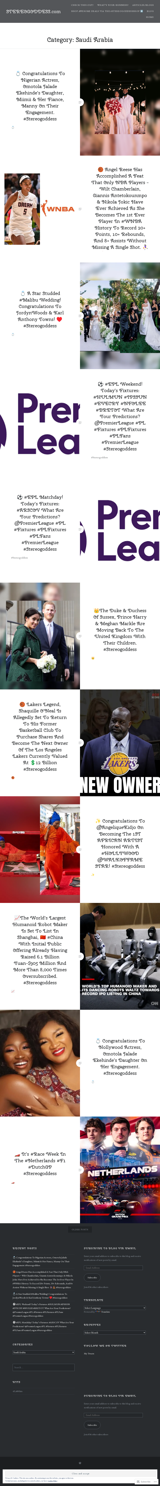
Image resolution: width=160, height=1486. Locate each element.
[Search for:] (44, 1367)
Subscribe (92, 1277)
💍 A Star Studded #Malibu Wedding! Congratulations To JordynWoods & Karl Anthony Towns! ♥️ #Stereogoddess (40, 1295)
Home (150, 17)
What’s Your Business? (113, 5)
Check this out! (82, 5)
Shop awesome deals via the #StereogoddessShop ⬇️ (107, 11)
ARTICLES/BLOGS (143, 5)
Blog (150, 11)
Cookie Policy (52, 1481)
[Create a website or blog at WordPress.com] (80, 1463)
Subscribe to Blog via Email (110, 1248)
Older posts (80, 1229)
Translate (105, 1311)
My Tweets (89, 1353)
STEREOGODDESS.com (33, 11)
